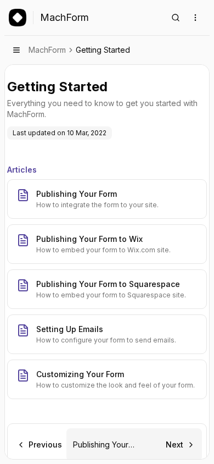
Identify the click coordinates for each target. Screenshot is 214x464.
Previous (45, 444)
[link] (103, 50)
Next (174, 444)
